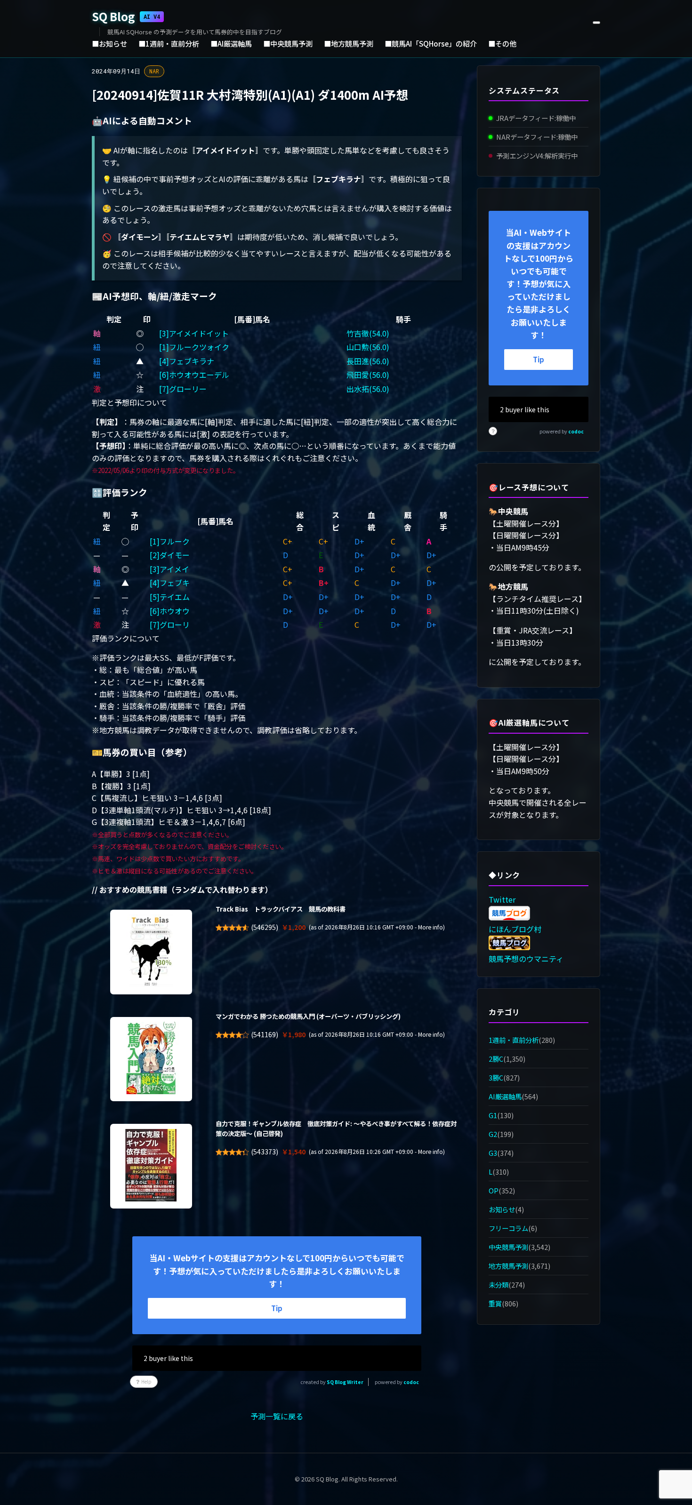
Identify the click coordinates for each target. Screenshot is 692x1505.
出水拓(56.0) (367, 388)
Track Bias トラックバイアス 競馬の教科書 (281, 909)
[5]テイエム (170, 596)
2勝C (496, 1059)
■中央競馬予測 (288, 43)
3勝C (496, 1077)
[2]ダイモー (170, 554)
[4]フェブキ (170, 582)
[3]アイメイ (169, 569)
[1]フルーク (170, 541)
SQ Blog (126, 16)
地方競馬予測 (508, 1266)
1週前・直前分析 (514, 1040)
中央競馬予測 (508, 1247)
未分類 (498, 1285)
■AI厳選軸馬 (231, 43)
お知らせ (502, 1209)
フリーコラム (508, 1228)
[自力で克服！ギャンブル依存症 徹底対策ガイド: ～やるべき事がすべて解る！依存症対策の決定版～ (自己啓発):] (151, 1166)
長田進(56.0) (367, 361)
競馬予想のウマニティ (526, 958)
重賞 (495, 1304)
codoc (411, 1381)
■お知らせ (109, 43)
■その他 (502, 43)
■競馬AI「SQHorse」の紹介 (431, 43)
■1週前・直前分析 (168, 43)
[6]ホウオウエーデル (194, 374)
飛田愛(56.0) (367, 374)
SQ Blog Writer (345, 1381)
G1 (493, 1115)
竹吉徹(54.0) (367, 333)
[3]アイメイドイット (194, 333)
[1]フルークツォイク (194, 346)
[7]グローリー (183, 388)
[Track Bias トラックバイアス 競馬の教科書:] (151, 952)
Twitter (502, 899)
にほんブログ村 (515, 929)
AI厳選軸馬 (505, 1096)
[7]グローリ (170, 624)
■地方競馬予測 (348, 43)
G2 (493, 1134)
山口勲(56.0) (367, 346)
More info (430, 927)
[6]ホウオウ (170, 610)
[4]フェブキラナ (186, 361)
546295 (264, 927)
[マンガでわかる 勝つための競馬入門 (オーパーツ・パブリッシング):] (151, 1059)
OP (494, 1190)
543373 (264, 1151)
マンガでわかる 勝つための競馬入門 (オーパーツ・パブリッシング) (308, 1016)
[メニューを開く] (596, 22)
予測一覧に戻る (276, 1416)
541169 (264, 1034)
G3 (493, 1153)
